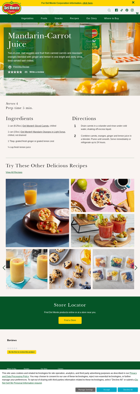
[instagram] (132, 11)
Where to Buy (111, 18)
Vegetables (27, 18)
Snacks (59, 18)
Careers (60, 369)
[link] (19, 72)
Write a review (37, 72)
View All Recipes (14, 172)
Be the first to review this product (22, 352)
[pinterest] (126, 11)
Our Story (91, 18)
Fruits (44, 18)
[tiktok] (121, 11)
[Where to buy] (137, 12)
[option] (26, 269)
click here (88, 3)
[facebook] (116, 11)
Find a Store (70, 320)
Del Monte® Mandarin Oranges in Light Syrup (43, 132)
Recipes (74, 18)
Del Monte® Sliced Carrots (36, 126)
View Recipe (19, 199)
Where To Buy (11, 369)
